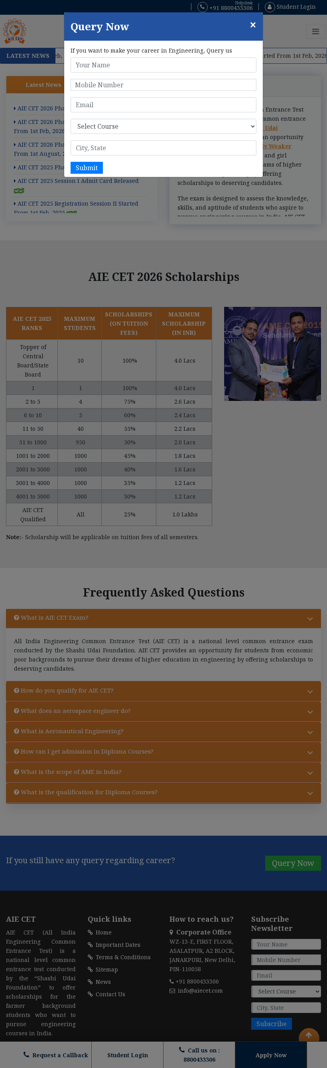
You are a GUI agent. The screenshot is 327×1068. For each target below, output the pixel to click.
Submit (87, 167)
